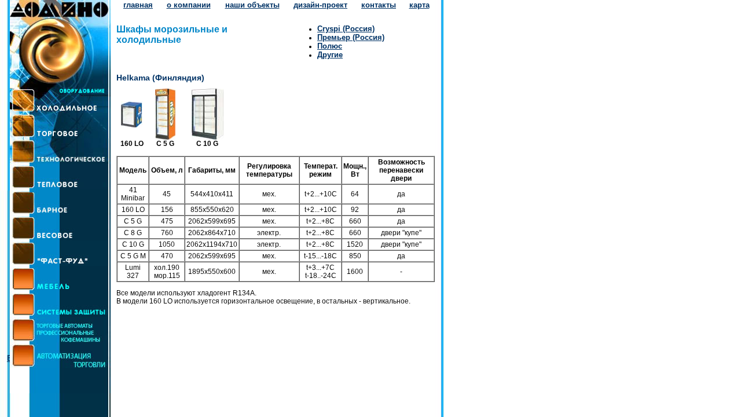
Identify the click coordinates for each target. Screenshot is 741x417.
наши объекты (252, 5)
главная (138, 5)
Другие (330, 54)
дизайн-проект (320, 5)
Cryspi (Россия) (346, 28)
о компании (189, 5)
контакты (378, 5)
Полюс (329, 46)
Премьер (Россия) (350, 37)
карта (419, 5)
